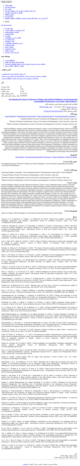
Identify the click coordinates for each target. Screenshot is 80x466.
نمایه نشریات (9, 16)
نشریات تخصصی (10, 49)
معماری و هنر (9, 47)
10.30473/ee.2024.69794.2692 (53, 111)
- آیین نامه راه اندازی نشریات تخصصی (13, 74)
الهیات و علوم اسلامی (12, 32)
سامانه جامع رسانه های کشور (14, 62)
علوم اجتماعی (9, 34)
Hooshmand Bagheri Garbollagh (65, 116)
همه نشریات (9, 28)
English (7, 21)
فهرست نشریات (10, 7)
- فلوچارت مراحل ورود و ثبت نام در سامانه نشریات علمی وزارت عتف (23, 76)
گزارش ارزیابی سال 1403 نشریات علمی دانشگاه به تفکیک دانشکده (26, 18)
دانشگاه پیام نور (10, 60)
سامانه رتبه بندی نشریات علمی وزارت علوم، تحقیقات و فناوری (25, 64)
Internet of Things (71, 157)
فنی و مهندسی (9, 41)
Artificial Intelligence (58, 157)
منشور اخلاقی (9, 14)
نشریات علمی (9, 50)
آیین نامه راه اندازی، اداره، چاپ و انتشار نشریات (20, 11)
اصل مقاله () (45, 107)
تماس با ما (8, 9)
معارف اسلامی (9, 45)
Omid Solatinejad (10, 116)
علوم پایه (7, 36)
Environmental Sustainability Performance (38, 157)
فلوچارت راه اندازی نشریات (14, 13)
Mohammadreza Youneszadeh (26, 116)
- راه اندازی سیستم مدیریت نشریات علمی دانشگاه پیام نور (19, 78)
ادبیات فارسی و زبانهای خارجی (14, 30)
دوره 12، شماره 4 (71, 107)
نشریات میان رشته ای (12, 52)
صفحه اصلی (9, 5)
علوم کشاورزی (10, 39)
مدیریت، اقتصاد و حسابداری (14, 43)
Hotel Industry (20, 157)
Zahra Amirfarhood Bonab (45, 116)
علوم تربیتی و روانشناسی (13, 37)
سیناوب (25, 464)
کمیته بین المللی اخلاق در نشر (14, 66)
